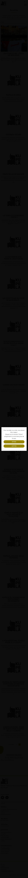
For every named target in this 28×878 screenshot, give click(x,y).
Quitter (14, 446)
